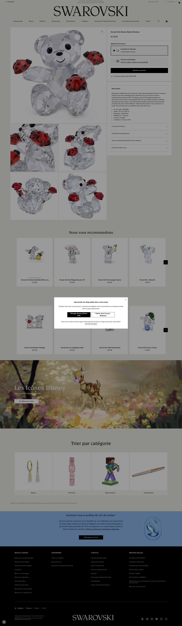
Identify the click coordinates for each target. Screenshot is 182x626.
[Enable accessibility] (4, 622)
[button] (125, 299)
